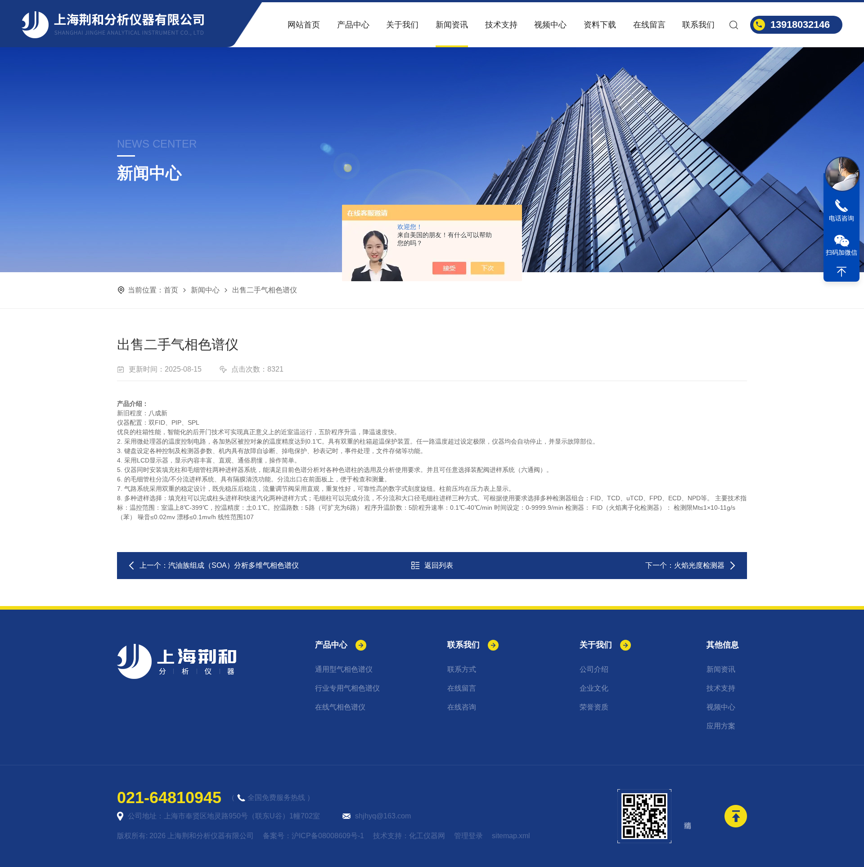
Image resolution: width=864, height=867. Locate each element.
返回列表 (438, 565)
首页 (171, 290)
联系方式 (461, 669)
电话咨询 (841, 218)
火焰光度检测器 (699, 565)
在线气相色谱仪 (340, 707)
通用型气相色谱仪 (344, 669)
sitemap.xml (511, 836)
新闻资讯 (452, 24)
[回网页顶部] (841, 272)
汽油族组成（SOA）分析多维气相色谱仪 (233, 565)
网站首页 (304, 24)
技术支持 (501, 24)
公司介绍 (594, 669)
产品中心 (353, 24)
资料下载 (600, 24)
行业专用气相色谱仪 (347, 688)
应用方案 (720, 726)
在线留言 (649, 24)
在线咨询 (461, 707)
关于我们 (402, 24)
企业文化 (594, 688)
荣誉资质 (594, 707)
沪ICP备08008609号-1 (328, 836)
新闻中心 (205, 290)
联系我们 (698, 24)
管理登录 (468, 836)
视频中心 (550, 24)
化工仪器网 (427, 836)
